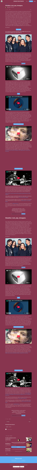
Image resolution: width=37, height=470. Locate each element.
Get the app (22, 466)
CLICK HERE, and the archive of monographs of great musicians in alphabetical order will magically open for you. (18, 394)
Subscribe (31, 1)
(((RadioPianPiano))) (15, 203)
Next (29, 421)
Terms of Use (22, 448)
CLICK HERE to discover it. (22, 398)
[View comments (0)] (8, 9)
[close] (25, 439)
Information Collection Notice (18, 449)
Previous (8, 421)
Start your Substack (16, 466)
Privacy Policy (24, 449)
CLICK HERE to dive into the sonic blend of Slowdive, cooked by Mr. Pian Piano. (17, 352)
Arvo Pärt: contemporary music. (10, 437)
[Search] (26, 1)
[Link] (4, 217)
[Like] (6, 9)
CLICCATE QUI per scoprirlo (23, 197)
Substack (15, 468)
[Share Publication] (28, 1)
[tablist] (8, 427)
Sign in (35, 1)
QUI (19, 60)
